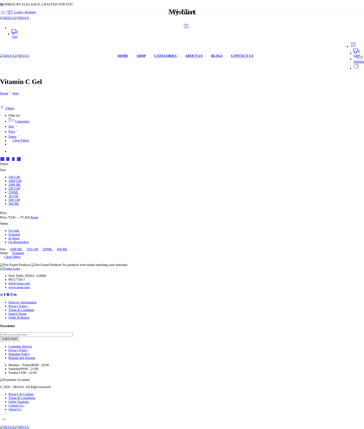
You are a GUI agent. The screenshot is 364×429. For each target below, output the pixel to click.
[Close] (1, 5)
